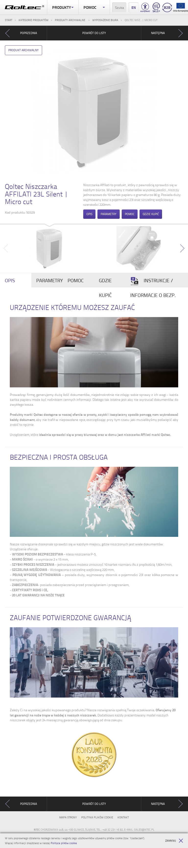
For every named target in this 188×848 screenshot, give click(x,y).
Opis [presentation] (10, 280)
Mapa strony (68, 817)
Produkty (61, 7)
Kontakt (123, 817)
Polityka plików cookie (97, 817)
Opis (89, 214)
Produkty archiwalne (70, 20)
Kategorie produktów (33, 20)
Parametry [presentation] (49, 280)
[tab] (15, 280)
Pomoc (89, 7)
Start (8, 20)
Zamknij (170, 840)
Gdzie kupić (151, 214)
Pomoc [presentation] (76, 280)
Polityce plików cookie (64, 843)
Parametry (109, 214)
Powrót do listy (94, 33)
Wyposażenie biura (105, 20)
